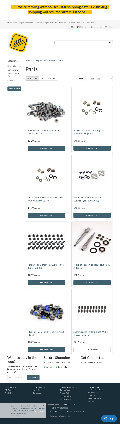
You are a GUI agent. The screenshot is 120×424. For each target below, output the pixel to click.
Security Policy (65, 396)
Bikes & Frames (13, 66)
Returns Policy (65, 399)
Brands (72, 23)
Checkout (109, 27)
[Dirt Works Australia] (18, 42)
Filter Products (15, 89)
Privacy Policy (65, 393)
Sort (81, 78)
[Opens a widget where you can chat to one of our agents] (109, 419)
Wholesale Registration (44, 23)
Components (13, 70)
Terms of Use (65, 390)
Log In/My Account (26, 23)
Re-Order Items (61, 23)
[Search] (110, 42)
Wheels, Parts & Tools (14, 74)
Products (12, 23)
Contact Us (90, 23)
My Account (9, 390)
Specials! (11, 80)
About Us (80, 23)
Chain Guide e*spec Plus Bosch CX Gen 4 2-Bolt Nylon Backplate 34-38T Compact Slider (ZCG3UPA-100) (28, 410)
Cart (78, 27)
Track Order (9, 393)
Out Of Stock (92, 349)
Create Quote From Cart (94, 27)
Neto (68, 416)
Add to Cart (47, 148)
